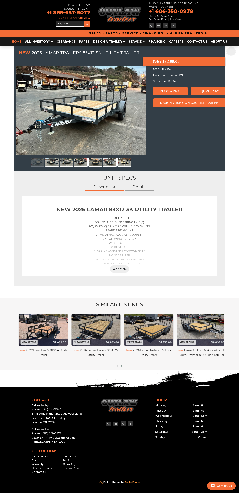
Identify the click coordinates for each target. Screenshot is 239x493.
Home (16, 41)
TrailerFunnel (132, 482)
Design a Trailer (107, 41)
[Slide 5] (95, 162)
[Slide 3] (66, 162)
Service (135, 41)
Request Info (208, 91)
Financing (157, 41)
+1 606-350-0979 (172, 11)
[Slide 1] (37, 162)
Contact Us (197, 41)
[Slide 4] (81, 162)
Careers (176, 41)
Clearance (66, 41)
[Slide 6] (110, 162)
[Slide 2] (52, 162)
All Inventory (37, 41)
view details (26, 342)
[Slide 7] (124, 162)
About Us (219, 41)
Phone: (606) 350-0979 (46, 433)
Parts (84, 41)
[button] (118, 365)
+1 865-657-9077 (68, 12)
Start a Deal (170, 91)
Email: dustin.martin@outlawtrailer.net (57, 413)
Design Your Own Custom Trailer (189, 102)
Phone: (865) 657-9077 (46, 409)
